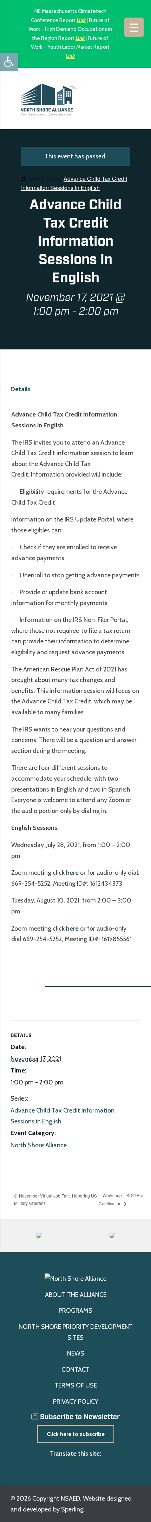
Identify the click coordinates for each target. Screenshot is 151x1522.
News (75, 1353)
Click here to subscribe (76, 1434)
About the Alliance (75, 1295)
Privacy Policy (75, 1401)
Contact (75, 1369)
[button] (9, 62)
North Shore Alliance (39, 1145)
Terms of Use (75, 1385)
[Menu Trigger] (134, 27)
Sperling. (73, 1509)
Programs (75, 1310)
